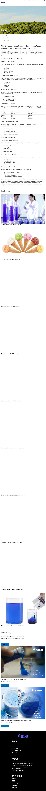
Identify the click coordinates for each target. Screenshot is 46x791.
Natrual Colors (15, 746)
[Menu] (26, 3)
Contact (14, 754)
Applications (15, 748)
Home (5, 35)
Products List (6, 37)
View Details (5, 644)
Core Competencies (17, 750)
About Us (14, 752)
